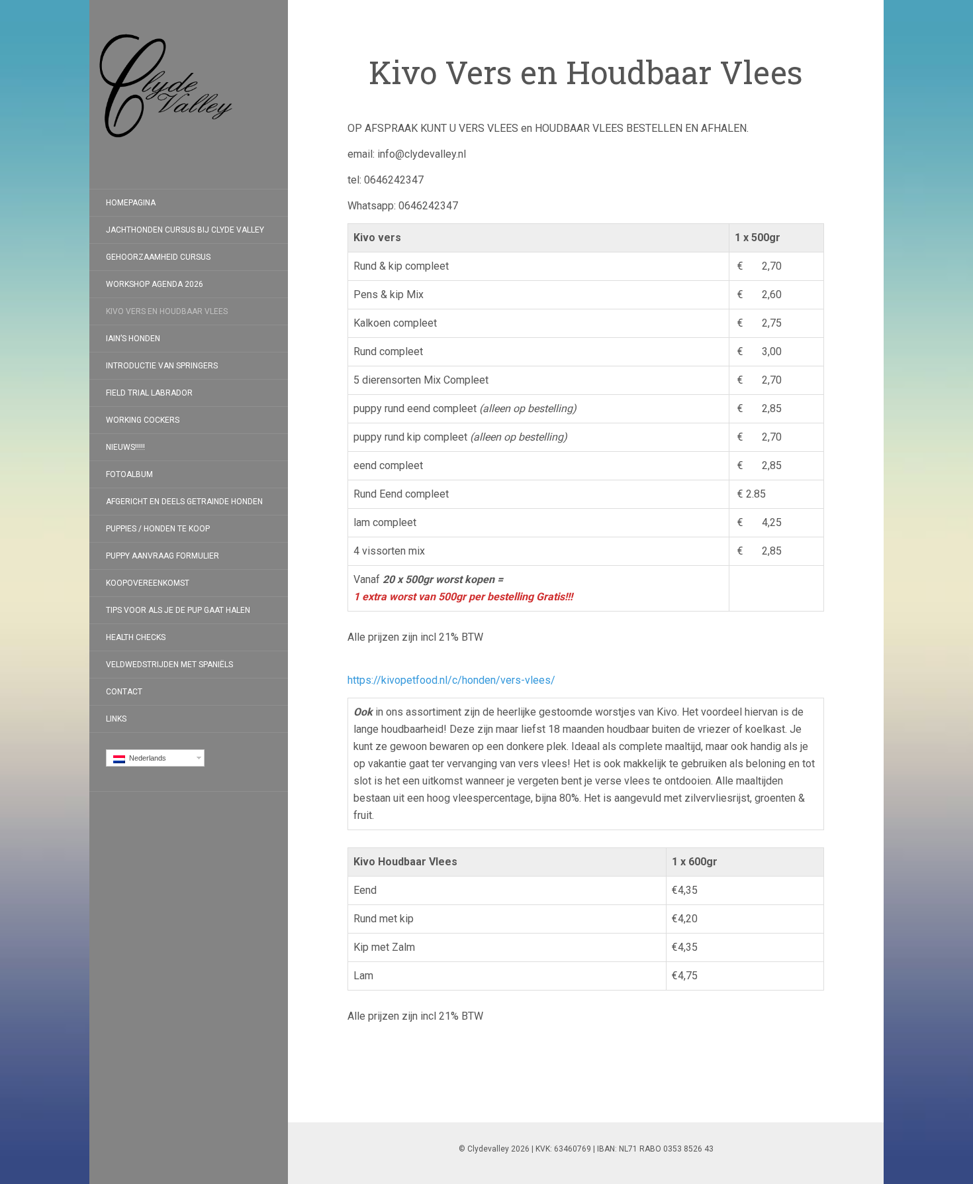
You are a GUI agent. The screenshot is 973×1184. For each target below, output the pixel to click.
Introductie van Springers (162, 365)
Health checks (135, 637)
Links (116, 719)
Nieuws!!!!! (125, 447)
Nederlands (145, 758)
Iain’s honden (133, 338)
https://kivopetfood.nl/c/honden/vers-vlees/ (451, 680)
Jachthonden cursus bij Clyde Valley (185, 230)
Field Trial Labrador (149, 393)
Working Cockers (142, 420)
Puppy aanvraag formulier (162, 556)
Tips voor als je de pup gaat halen (178, 610)
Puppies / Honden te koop (158, 528)
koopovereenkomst (147, 583)
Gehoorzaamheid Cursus (158, 257)
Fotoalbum (129, 474)
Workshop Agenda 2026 (154, 284)
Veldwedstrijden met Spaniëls (169, 664)
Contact (124, 691)
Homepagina (131, 202)
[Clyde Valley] (188, 94)
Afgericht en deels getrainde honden (184, 501)
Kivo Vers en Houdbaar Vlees (167, 311)
